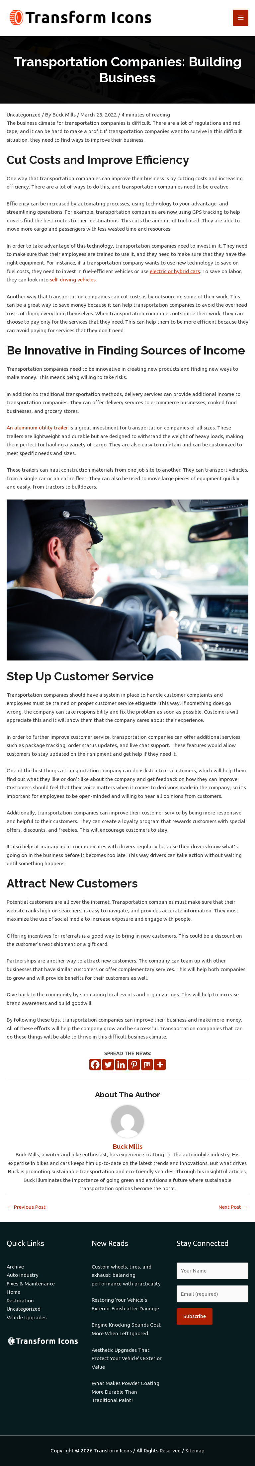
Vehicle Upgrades (26, 1317)
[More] (160, 1064)
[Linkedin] (121, 1064)
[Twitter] (108, 1064)
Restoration (20, 1300)
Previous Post (26, 1207)
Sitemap (195, 1450)
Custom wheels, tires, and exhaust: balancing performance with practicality (126, 1275)
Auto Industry (23, 1275)
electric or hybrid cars (175, 271)
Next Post (233, 1207)
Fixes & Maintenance (31, 1283)
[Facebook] (95, 1064)
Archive (15, 1267)
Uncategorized (24, 114)
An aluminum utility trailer (37, 427)
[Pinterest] (134, 1064)
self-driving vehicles (73, 279)
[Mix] (147, 1064)
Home (13, 1292)
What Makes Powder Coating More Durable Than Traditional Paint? (125, 1391)
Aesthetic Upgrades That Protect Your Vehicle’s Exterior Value (127, 1358)
